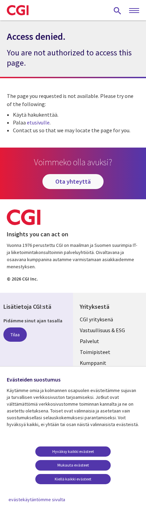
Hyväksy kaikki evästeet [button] (73, 451)
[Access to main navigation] (134, 11)
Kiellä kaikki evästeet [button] (73, 478)
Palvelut (89, 341)
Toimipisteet (95, 352)
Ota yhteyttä (73, 181)
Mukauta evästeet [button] (73, 465)
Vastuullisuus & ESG (102, 330)
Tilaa (15, 335)
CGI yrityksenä (96, 319)
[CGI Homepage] (18, 10)
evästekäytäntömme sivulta (36, 499)
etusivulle (38, 122)
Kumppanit (93, 362)
